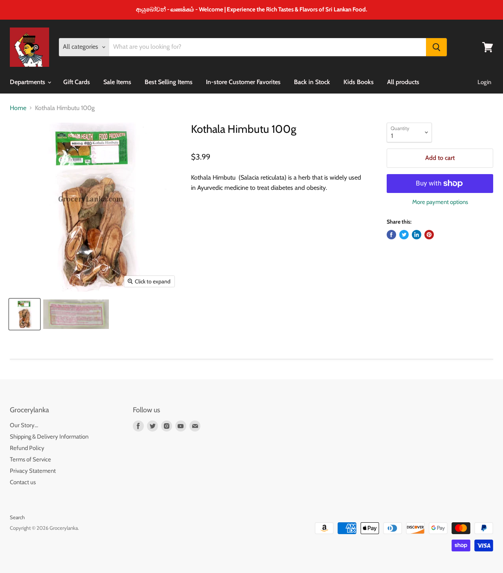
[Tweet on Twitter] (404, 234)
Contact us (23, 482)
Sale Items (117, 82)
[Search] (436, 47)
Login (484, 82)
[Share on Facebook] (391, 234)
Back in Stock (312, 82)
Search (17, 517)
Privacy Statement (33, 470)
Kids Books (358, 82)
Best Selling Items (169, 82)
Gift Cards (76, 82)
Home (18, 108)
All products (403, 82)
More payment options (440, 202)
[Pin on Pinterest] (429, 234)
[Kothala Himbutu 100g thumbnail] (76, 314)
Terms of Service (30, 459)
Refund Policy (27, 448)
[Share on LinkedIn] (416, 234)
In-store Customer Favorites (243, 82)
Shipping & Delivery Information (49, 436)
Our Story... (24, 425)
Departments (28, 82)
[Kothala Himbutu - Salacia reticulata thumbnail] (24, 314)
